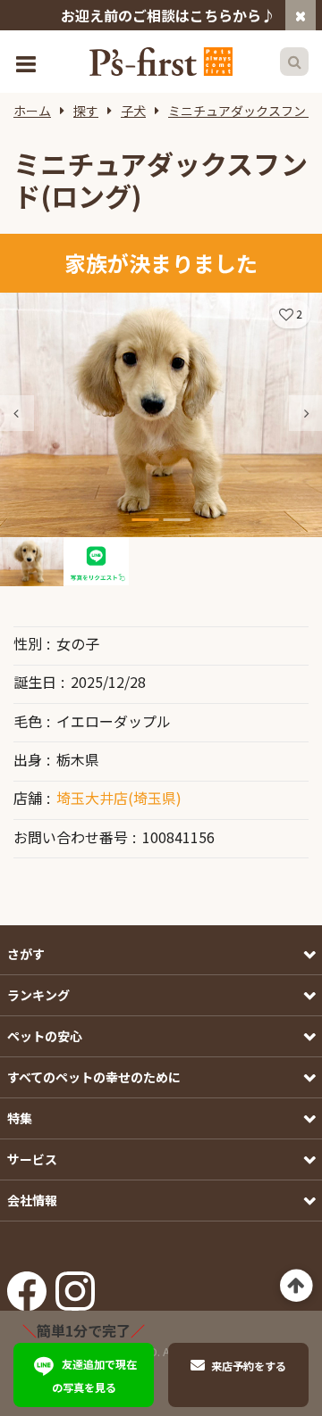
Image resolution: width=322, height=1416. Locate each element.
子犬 (133, 111)
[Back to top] (296, 1286)
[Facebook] (27, 1285)
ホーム (32, 111)
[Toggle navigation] (28, 62)
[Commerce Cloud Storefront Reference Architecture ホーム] (161, 61)
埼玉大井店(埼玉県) (119, 797)
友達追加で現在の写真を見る (95, 1375)
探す (85, 111)
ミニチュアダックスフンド (243, 111)
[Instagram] (75, 1285)
